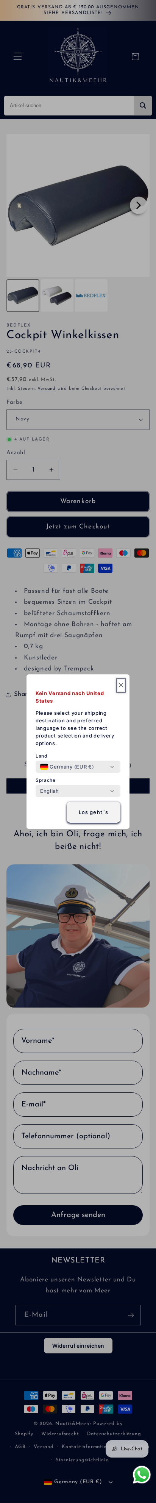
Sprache (46, 780)
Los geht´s (94, 812)
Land (42, 756)
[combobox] (67, 766)
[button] (121, 685)
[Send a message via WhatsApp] (141, 1474)
